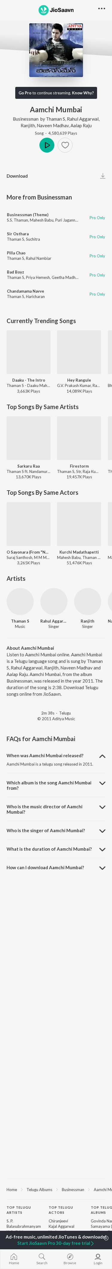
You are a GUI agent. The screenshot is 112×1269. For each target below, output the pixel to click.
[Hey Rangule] (79, 352)
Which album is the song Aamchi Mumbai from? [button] (49, 785)
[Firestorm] (79, 438)
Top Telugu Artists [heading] (19, 1209)
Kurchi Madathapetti (79, 552)
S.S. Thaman (17, 220)
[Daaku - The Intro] (28, 352)
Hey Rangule (79, 380)
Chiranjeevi (58, 1221)
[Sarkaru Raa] (28, 438)
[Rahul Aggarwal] (53, 601)
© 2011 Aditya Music (56, 718)
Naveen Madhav (53, 125)
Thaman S (55, 119)
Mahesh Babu (41, 220)
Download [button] (17, 176)
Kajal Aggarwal (61, 1226)
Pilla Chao (16, 253)
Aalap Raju (81, 125)
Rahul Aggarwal (83, 119)
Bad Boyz (15, 272)
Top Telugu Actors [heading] (61, 1209)
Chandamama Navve (25, 291)
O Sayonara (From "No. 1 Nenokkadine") (28, 552)
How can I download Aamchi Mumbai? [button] (45, 867)
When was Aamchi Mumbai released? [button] (45, 755)
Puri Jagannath (68, 220)
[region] (56, 1189)
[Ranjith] (87, 601)
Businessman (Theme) (27, 214)
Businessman (26, 119)
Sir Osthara (18, 233)
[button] (65, 145)
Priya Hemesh (38, 277)
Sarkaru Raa (28, 466)
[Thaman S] (20, 601)
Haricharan (35, 296)
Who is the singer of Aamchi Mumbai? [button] (46, 830)
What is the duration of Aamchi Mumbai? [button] (49, 849)
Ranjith (28, 125)
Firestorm (79, 466)
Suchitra (33, 239)
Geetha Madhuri (66, 277)
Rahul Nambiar (38, 258)
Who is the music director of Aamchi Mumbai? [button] (44, 809)
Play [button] (46, 145)
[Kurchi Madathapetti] (79, 524)
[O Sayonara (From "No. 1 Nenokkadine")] (28, 524)
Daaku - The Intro (28, 380)
